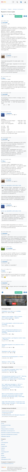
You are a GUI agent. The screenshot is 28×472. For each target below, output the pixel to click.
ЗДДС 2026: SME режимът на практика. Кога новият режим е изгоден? (13, 402)
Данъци (3, 444)
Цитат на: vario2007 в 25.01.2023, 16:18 (11, 185)
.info (3, 2)
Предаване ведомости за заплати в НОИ (12, 344)
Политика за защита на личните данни (10, 432)
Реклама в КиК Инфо (6, 425)
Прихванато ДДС (6, 351)
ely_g (3, 78)
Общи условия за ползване (7, 429)
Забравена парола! (5, 436)
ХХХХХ (9, 55)
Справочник (4, 446)
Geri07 (3, 346)
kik (3, 467)
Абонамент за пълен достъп (8, 430)
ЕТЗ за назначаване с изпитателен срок (12, 323)
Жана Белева (21, 379)
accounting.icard (6, 388)
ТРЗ (2, 440)
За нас (2, 423)
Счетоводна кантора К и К (7, 463)
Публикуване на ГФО (6, 459)
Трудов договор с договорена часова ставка (14, 338)
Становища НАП (5, 451)
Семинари (3, 457)
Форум (2, 455)
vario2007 (5, 22)
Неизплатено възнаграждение (10, 356)
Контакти (3, 427)
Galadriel (4, 233)
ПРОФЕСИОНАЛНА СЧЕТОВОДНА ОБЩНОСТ (13, 415)
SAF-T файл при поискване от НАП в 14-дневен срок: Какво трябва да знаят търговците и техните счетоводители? (12, 385)
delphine (9, 113)
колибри (9, 248)
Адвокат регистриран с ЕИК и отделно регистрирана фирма (12, 317)
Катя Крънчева (12, 370)
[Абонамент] (21, 2)
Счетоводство (4, 442)
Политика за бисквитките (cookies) (9, 434)
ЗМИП (2, 453)
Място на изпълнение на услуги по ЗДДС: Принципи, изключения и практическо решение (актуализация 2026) (12, 395)
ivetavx (21, 356)
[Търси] (17, 2)
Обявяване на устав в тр (8, 311)
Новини (3, 448)
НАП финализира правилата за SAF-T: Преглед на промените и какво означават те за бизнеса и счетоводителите (14, 377)
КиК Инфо (21, 396)
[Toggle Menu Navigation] (13, 2)
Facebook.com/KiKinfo (7, 412)
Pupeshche (6, 339)
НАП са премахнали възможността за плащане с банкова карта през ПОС (11, 330)
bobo (3, 271)
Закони (2, 450)
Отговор (19, 16)
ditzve (13, 351)
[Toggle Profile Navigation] (25, 2)
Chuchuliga (4, 324)
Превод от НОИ (6, 362)
